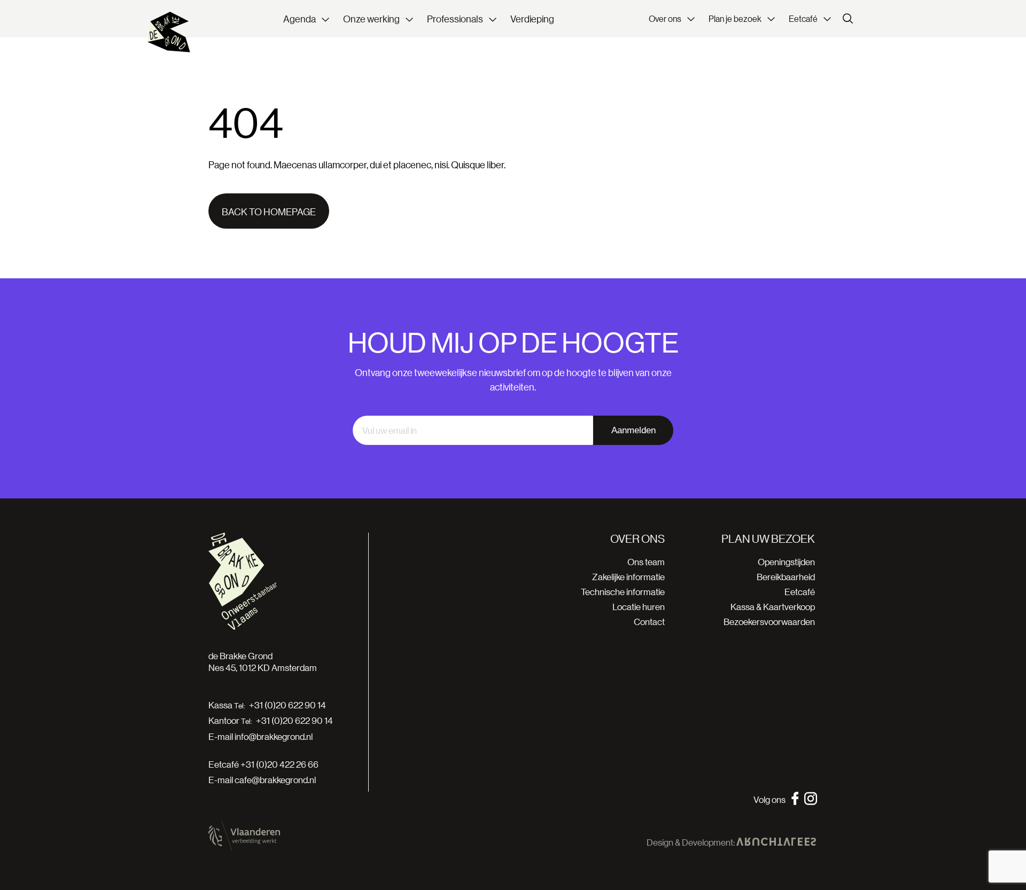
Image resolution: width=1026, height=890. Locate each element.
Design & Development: (691, 842)
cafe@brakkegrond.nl (275, 779)
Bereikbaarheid (786, 576)
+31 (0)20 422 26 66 (279, 764)
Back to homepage (269, 211)
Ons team (646, 561)
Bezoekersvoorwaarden (769, 621)
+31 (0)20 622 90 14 (287, 705)
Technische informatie (623, 591)
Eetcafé (799, 591)
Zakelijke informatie (628, 576)
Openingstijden (786, 561)
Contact (649, 621)
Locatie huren (638, 606)
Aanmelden (633, 430)
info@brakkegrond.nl (274, 736)
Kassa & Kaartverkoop (772, 606)
